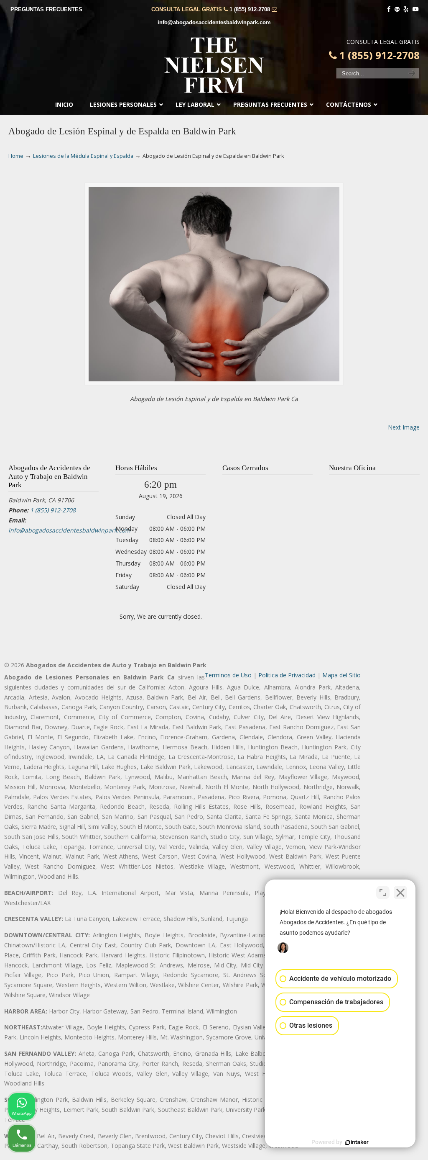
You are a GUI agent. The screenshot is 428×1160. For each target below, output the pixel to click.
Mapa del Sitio (341, 675)
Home (15, 155)
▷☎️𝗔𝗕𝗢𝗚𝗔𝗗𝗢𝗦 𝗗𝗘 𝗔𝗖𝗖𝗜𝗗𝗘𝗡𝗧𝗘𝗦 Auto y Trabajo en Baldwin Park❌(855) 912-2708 (214, 65)
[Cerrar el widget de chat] (400, 892)
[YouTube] (415, 9)
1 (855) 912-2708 (249, 9)
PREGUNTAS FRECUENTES (46, 9)
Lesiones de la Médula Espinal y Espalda (83, 155)
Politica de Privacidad (287, 675)
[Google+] (397, 9)
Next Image (404, 427)
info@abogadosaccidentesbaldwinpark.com (214, 22)
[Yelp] (406, 9)
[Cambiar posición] (383, 892)
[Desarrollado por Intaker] (356, 1142)
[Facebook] (389, 9)
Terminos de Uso (228, 675)
